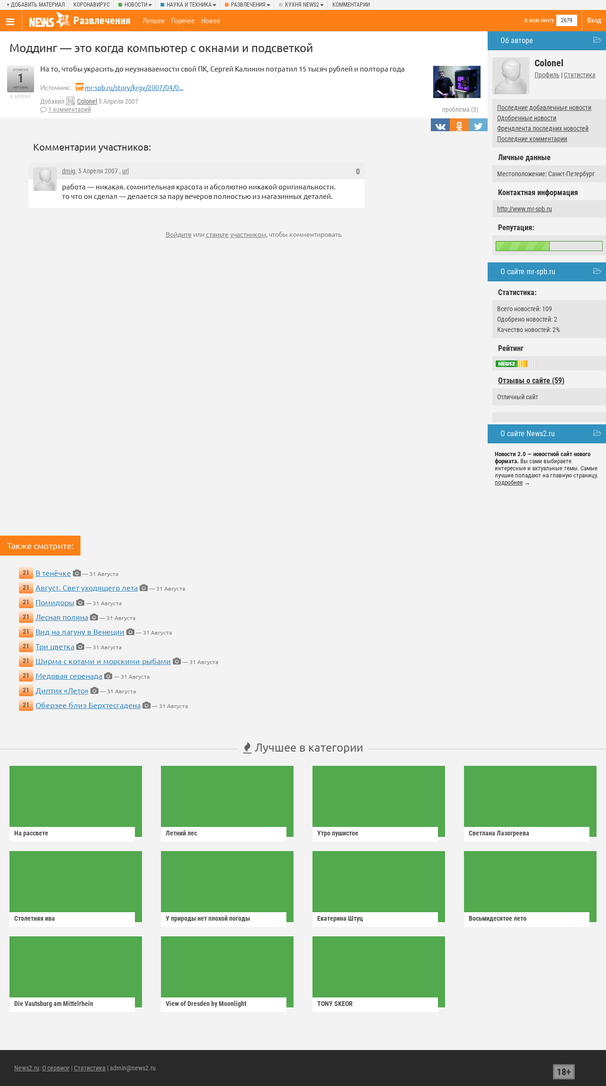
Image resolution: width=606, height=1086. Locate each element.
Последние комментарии (532, 139)
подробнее (509, 482)
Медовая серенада (69, 675)
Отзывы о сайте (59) (531, 380)
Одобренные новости (526, 118)
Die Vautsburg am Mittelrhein (53, 1003)
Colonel (87, 101)
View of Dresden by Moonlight (206, 1003)
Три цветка (55, 646)
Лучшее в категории (307, 747)
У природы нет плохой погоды (208, 918)
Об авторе (516, 40)
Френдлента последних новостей (542, 128)
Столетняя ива (34, 918)
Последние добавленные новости (544, 107)
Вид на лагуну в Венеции (80, 631)
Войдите (179, 234)
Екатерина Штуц (340, 918)
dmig (68, 171)
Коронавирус (91, 4)
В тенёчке (53, 572)
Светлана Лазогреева (499, 833)
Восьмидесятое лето (497, 918)
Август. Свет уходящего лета (87, 587)
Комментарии (351, 4)
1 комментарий (69, 109)
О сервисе (56, 1068)
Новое (210, 21)
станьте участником (236, 234)
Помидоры (55, 602)
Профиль (547, 75)
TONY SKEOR (335, 1003)
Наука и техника (189, 4)
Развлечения (248, 4)
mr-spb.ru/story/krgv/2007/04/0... (134, 87)
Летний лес (181, 833)
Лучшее (154, 21)
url (125, 171)
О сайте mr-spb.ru (527, 271)
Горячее (183, 21)
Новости (136, 4)
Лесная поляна (62, 616)
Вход (594, 20)
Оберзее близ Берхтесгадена (88, 704)
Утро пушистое (337, 833)
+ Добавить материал (36, 4)
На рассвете (31, 833)
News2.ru (26, 1068)
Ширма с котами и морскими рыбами (103, 660)
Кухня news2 (302, 4)
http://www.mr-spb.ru (524, 209)
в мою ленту (539, 20)
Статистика (580, 75)
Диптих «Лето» (62, 690)
